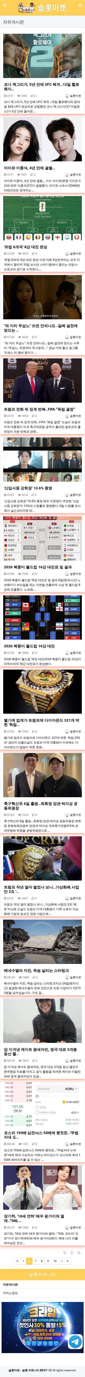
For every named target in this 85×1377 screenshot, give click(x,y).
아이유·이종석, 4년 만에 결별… (29, 168)
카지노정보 (10, 1293)
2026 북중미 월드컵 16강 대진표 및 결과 (38, 567)
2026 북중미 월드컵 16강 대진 (29, 646)
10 (55, 1261)
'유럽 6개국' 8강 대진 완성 (25, 247)
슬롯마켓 (75, 95)
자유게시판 (10, 1284)
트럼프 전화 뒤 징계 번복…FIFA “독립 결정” (39, 409)
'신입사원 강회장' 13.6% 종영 (28, 488)
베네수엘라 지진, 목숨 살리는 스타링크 (36, 970)
